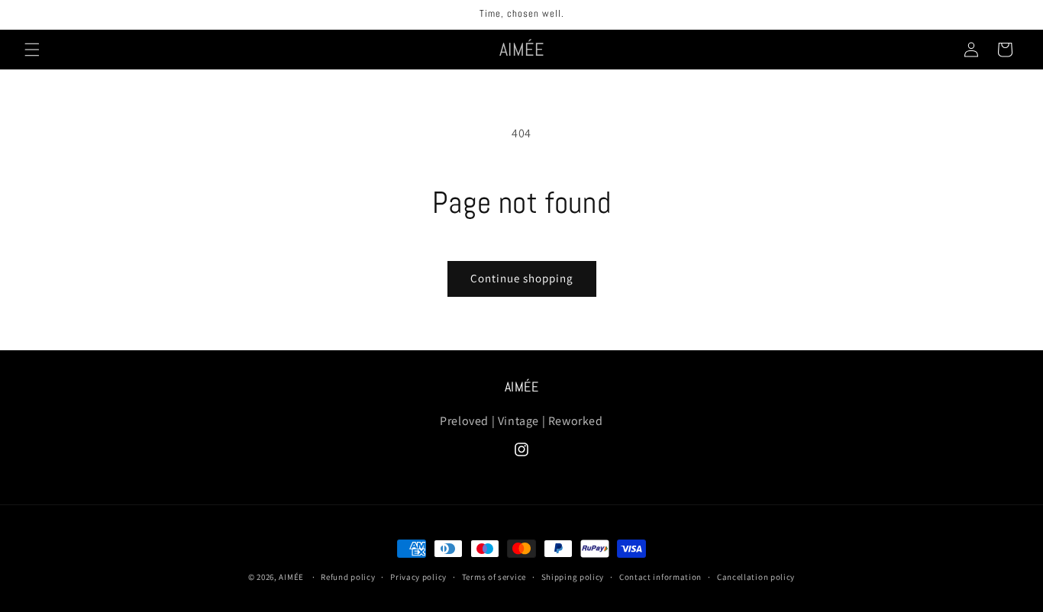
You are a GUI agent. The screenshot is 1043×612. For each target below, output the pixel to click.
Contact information (660, 577)
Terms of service (494, 577)
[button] (32, 49)
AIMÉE (291, 577)
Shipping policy (573, 577)
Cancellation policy (756, 577)
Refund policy (348, 577)
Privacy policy (418, 577)
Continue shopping (521, 278)
